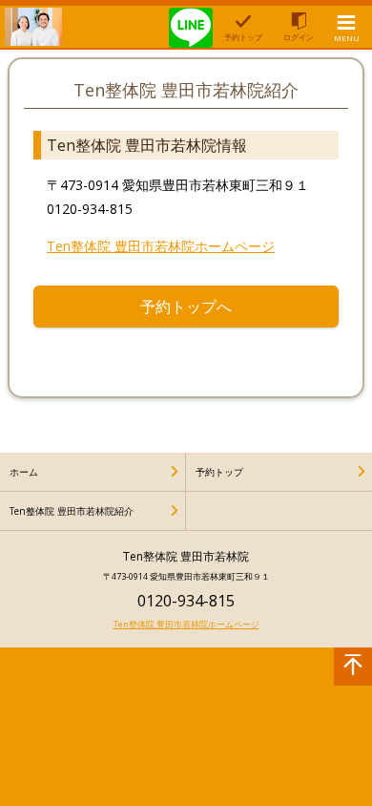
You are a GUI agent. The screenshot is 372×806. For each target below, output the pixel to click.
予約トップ (219, 471)
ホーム (24, 471)
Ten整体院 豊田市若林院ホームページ (161, 246)
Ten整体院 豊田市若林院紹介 (72, 511)
